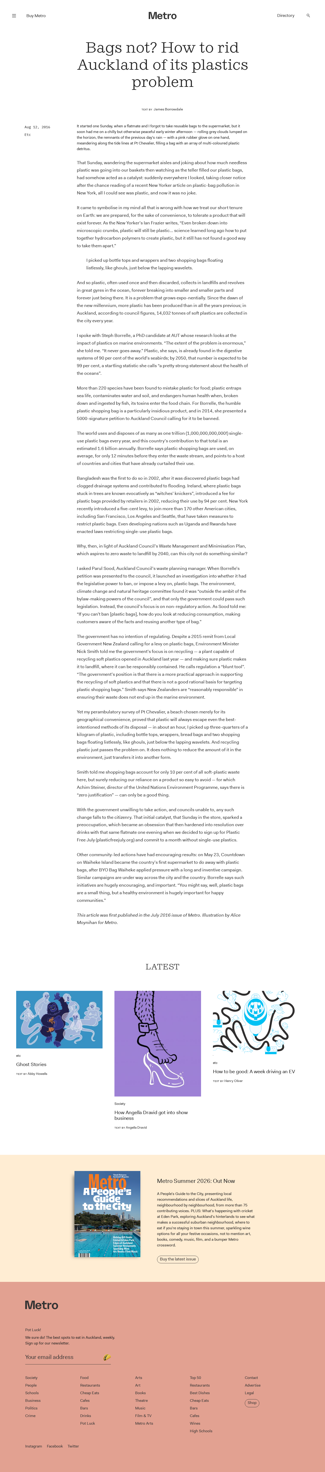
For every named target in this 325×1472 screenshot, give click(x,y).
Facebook (55, 1446)
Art (137, 1385)
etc (28, 134)
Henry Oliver (228, 1081)
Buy (36, 16)
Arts (138, 1377)
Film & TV (143, 1415)
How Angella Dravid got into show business (151, 1115)
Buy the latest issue (178, 1259)
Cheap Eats (89, 1392)
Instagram (33, 1446)
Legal (249, 1392)
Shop (252, 1402)
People (31, 1385)
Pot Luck (87, 1423)
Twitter (73, 1446)
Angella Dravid (130, 1127)
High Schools (201, 1430)
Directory (285, 15)
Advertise (253, 1385)
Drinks (85, 1415)
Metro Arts (144, 1423)
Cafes (85, 1400)
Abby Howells (31, 1074)
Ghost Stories (31, 1064)
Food (84, 1377)
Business (33, 1400)
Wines (195, 1423)
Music (140, 1408)
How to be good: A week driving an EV (254, 1071)
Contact (251, 1377)
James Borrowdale (168, 109)
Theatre (141, 1400)
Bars (84, 1408)
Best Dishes (200, 1392)
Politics (31, 1408)
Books (140, 1392)
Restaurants (90, 1385)
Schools (32, 1392)
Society (119, 1104)
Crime (30, 1415)
